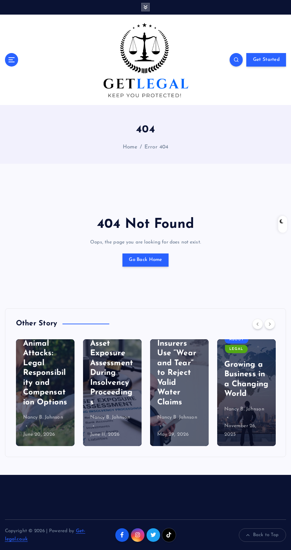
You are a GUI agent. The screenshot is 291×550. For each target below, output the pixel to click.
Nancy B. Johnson (43, 417)
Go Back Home (145, 259)
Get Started (266, 59)
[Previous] (257, 324)
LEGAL (236, 349)
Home (130, 147)
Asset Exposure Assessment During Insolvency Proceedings (111, 373)
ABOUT (236, 339)
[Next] (269, 324)
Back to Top (266, 535)
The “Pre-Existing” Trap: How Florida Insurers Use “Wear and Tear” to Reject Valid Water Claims (176, 353)
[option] (45, 392)
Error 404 (156, 147)
